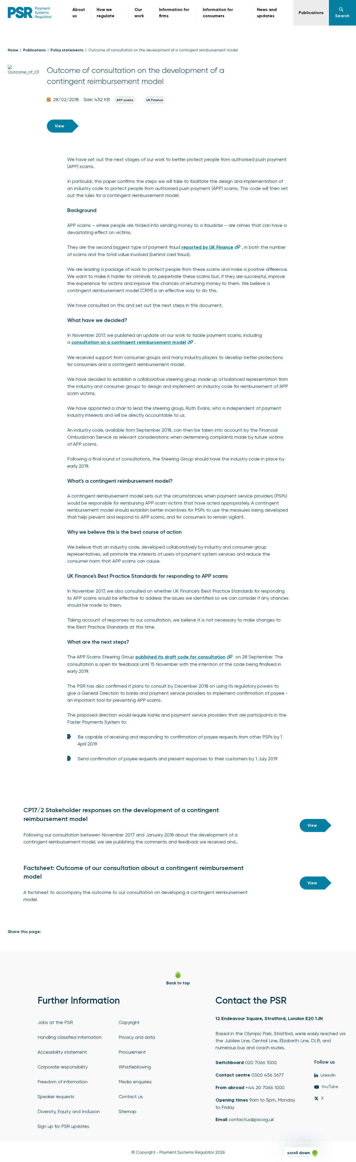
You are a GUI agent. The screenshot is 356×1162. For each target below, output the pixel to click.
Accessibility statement (62, 1052)
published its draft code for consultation (180, 657)
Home (13, 50)
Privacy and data (137, 1037)
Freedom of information (63, 1081)
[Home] (30, 13)
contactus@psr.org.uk (251, 1119)
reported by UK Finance (207, 247)
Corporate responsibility (63, 1067)
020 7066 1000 (261, 1062)
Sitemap (127, 1111)
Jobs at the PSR (55, 1022)
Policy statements (67, 50)
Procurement (132, 1052)
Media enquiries (135, 1081)
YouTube (330, 1086)
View (59, 125)
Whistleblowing (135, 1067)
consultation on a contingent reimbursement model (128, 342)
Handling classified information (70, 1037)
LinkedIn (328, 1075)
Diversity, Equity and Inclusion (69, 1111)
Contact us (131, 1096)
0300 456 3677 (267, 1075)
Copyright (129, 1022)
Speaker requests (56, 1096)
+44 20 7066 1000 (265, 1087)
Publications (34, 50)
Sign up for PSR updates (63, 1126)
